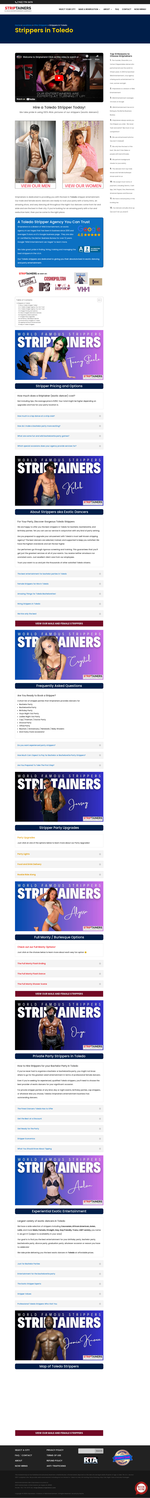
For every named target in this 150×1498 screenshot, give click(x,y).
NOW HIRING (21, 1465)
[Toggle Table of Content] (98, 300)
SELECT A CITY (22, 1450)
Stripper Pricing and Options (29, 311)
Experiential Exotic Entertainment (31, 322)
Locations (27, 25)
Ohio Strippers (40, 25)
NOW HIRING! (140, 9)
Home (18, 25)
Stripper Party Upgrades (27, 316)
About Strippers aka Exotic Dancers (30, 313)
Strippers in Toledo (23, 303)
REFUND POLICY (54, 1460)
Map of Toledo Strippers (27, 324)
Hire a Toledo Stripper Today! (28, 305)
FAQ (117, 9)
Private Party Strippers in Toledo (30, 320)
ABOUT (106, 9)
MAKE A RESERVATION (88, 9)
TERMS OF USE (54, 1455)
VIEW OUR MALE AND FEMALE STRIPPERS (59, 623)
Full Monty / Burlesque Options (29, 318)
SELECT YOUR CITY (67, 9)
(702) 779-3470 (25, 2)
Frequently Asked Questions (28, 315)
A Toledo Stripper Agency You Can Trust (32, 307)
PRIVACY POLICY (55, 1450)
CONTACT (126, 9)
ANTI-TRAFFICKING (56, 1465)
